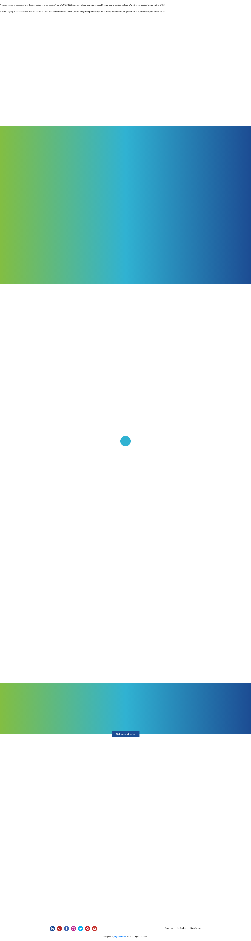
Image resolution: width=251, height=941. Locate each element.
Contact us (181, 928)
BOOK (191, 206)
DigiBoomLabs (120, 936)
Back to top (195, 928)
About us (169, 928)
